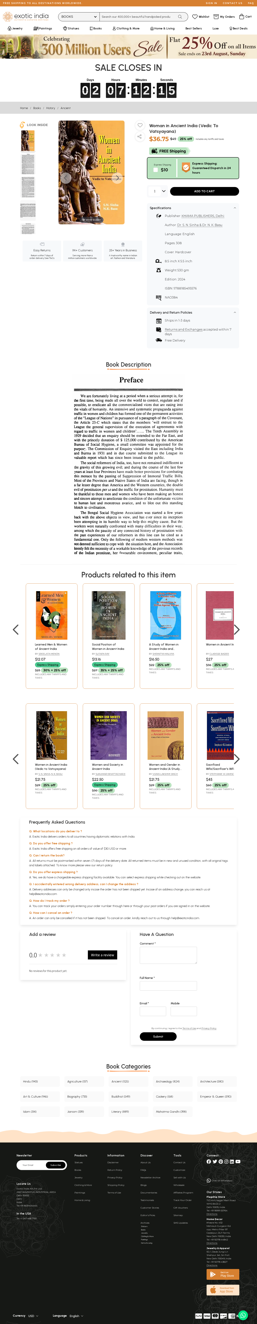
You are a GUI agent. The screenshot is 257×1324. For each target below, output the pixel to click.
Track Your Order (182, 1200)
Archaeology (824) (168, 1081)
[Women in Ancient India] (223, 638)
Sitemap (178, 1215)
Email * (144, 1003)
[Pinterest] (221, 1162)
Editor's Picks (148, 1215)
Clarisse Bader (219, 653)
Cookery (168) (164, 1096)
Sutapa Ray (102, 653)
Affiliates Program (183, 1192)
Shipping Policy (115, 1185)
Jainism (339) (75, 1111)
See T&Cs (49, 258)
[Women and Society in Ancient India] (108, 759)
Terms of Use (189, 1028)
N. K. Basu (56, 773)
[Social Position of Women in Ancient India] (108, 638)
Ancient (66, 108)
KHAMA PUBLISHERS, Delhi (203, 216)
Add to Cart (204, 191)
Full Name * (147, 978)
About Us (146, 1162)
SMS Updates (180, 1222)
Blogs (144, 1185)
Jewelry (78, 1177)
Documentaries (149, 1192)
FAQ (251, 3)
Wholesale (178, 1185)
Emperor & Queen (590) (215, 1096)
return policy (105, 865)
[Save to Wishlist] (140, 127)
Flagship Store (216, 1197)
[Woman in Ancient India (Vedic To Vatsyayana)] (28, 141)
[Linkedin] (232, 1162)
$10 (164, 169)
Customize (179, 1170)
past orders (158, 906)
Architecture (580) (212, 1081)
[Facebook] (209, 1162)
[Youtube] (237, 1162)
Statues (79, 1162)
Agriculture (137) (77, 1081)
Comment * (148, 943)
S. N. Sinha (44, 773)
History (50, 108)
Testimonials (147, 1200)
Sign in (211, 3)
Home (24, 108)
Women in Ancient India (222, 644)
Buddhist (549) (121, 1096)
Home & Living (82, 1200)
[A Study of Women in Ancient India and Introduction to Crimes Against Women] (166, 638)
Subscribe (55, 1165)
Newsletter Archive (150, 1177)
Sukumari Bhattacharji (110, 773)
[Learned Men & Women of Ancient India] (51, 638)
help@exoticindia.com (43, 894)
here (126, 906)
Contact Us (179, 1162)
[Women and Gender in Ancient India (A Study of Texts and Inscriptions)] (166, 759)
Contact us (233, 3)
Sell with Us (179, 1177)
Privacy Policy (208, 1028)
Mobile (175, 1003)
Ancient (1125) (120, 1081)
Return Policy (114, 1170)
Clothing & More (83, 1185)
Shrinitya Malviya (163, 653)
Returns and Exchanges (183, 329)
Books (37, 108)
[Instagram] (226, 1162)
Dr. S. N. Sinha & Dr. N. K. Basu (199, 225)
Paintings (80, 1192)
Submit (158, 1036)
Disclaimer (113, 1162)
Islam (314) (29, 1111)
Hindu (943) (30, 1081)
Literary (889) (120, 1111)
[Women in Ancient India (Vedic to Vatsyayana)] (51, 759)
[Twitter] (215, 1162)
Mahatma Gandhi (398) (171, 1111)
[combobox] (137, 16)
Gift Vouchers (180, 1207)
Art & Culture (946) (35, 1096)
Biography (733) (77, 1096)
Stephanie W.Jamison (223, 773)
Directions (212, 1213)
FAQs (143, 1170)
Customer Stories (150, 1207)
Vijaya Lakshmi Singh (165, 773)
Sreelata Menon (49, 653)
